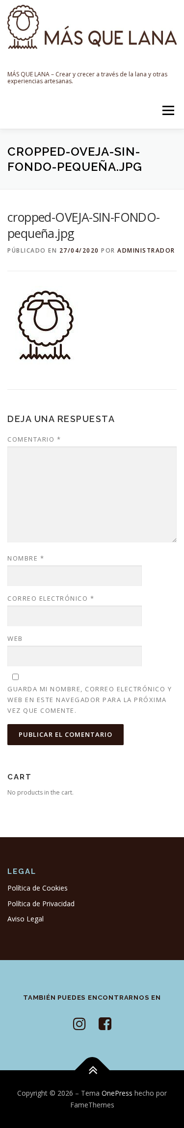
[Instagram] (79, 1023)
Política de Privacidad (41, 903)
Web (15, 638)
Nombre (25, 558)
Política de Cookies (37, 888)
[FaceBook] (105, 1023)
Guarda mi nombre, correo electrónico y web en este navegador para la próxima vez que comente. (89, 699)
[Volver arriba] (92, 1070)
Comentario (34, 439)
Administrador (146, 250)
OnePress (117, 1093)
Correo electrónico (50, 598)
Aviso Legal (25, 918)
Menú (167, 110)
